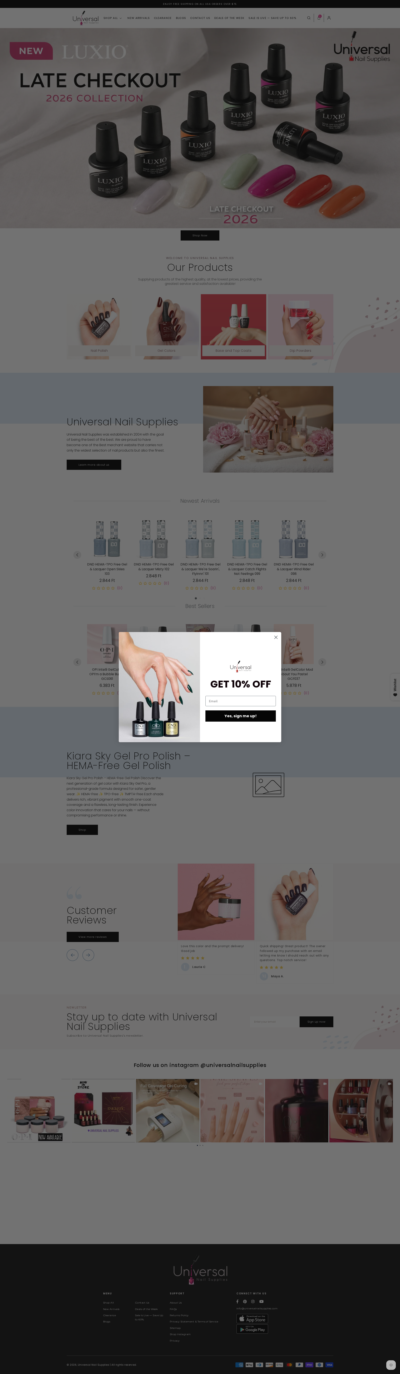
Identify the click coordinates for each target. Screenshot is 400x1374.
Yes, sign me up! (241, 715)
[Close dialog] (276, 637)
